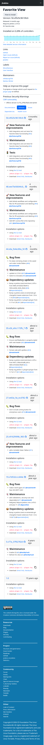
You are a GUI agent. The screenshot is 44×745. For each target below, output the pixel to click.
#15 (31, 450)
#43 (36, 204)
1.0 (7, 578)
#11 (20, 500)
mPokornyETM (8, 79)
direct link (20, 176)
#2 (22, 555)
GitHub (5, 53)
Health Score (22, 111)
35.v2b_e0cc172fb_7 (15, 328)
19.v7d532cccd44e (14, 477)
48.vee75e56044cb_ (15, 186)
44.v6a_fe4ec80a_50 (15, 249)
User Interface (8, 70)
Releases (22, 107)
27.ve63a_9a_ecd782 (15, 398)
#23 (23, 342)
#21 (18, 372)
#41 (11, 223)
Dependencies (10, 111)
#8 (19, 505)
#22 (25, 365)
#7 (24, 488)
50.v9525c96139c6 (14, 118)
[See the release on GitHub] (25, 118)
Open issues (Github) (10, 55)
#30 (14, 298)
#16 (23, 412)
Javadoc (5, 60)
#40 (28, 263)
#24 (29, 350)
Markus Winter (8, 81)
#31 (19, 302)
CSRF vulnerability (10, 99)
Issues (30, 107)
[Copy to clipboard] (35, 173)
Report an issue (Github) (11, 57)
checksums (28, 176)
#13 (13, 517)
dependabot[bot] (16, 290)
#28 (27, 288)
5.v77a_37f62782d (14, 542)
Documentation (10, 107)
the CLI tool (17, 170)
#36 (24, 276)
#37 (23, 273)
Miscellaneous (8, 68)
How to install (10, 15)
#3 (18, 552)
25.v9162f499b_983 (15, 436)
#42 (30, 134)
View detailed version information (14, 44)
